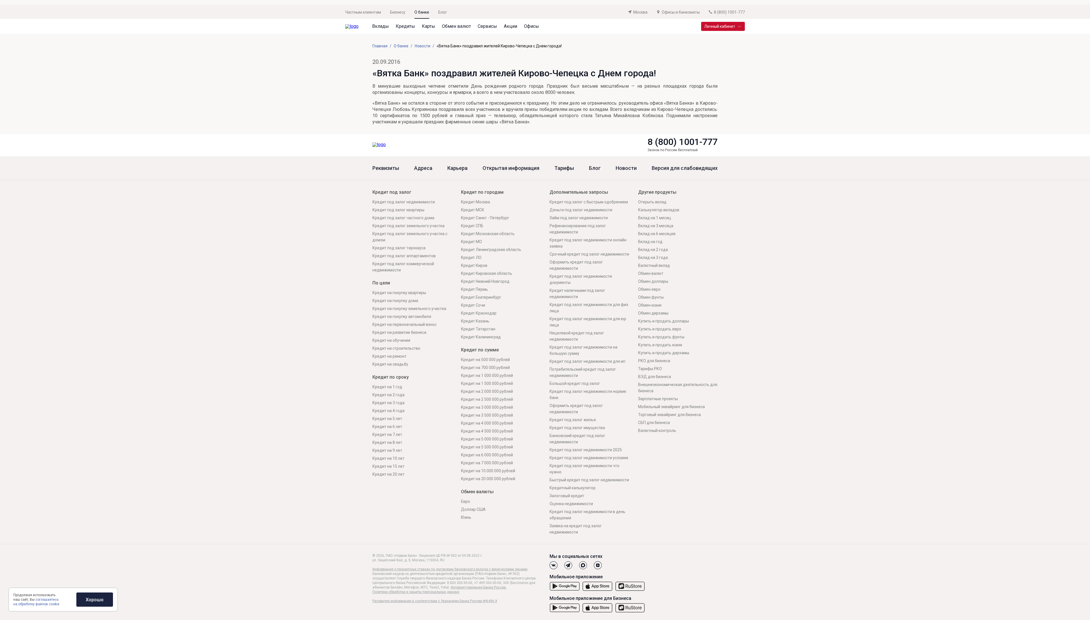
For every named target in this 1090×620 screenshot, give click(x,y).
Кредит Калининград (481, 337)
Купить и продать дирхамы (663, 353)
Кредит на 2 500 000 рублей (487, 399)
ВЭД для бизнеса (654, 376)
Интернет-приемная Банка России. (479, 587)
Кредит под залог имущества (577, 427)
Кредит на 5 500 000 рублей (487, 447)
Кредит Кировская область (486, 273)
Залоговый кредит (567, 496)
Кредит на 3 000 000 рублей (487, 407)
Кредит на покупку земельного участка (409, 308)
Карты (428, 26)
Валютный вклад (654, 265)
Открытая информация (511, 168)
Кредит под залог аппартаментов (404, 256)
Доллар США (473, 509)
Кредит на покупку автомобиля (401, 316)
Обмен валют (456, 26)
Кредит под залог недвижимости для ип (587, 361)
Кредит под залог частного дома (403, 218)
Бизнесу (397, 12)
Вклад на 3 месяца (655, 225)
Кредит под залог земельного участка (408, 225)
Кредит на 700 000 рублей (485, 367)
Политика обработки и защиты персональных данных (415, 592)
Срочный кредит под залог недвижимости (589, 254)
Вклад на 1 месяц (654, 218)
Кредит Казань (475, 321)
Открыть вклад (652, 202)
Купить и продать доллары (663, 321)
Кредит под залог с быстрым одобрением (589, 202)
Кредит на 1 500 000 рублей (487, 383)
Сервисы (487, 26)
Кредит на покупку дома (395, 300)
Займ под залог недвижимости (579, 218)
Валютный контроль (657, 430)
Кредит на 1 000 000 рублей (487, 375)
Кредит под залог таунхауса (398, 248)
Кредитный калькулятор (573, 488)
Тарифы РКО (650, 368)
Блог (442, 12)
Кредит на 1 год (387, 387)
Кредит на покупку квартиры (399, 292)
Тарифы (564, 168)
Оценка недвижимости (571, 503)
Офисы (531, 26)
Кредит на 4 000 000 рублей (487, 423)
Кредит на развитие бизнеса (399, 332)
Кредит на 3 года (388, 402)
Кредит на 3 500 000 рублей (487, 415)
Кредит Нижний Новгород (485, 281)
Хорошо (95, 599)
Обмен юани (649, 305)
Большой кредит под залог (575, 383)
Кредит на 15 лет (388, 466)
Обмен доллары (653, 281)
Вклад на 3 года (653, 257)
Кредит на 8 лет (387, 442)
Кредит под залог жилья (573, 419)
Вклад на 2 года (653, 249)
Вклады (380, 26)
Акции (510, 26)
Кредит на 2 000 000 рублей (487, 391)
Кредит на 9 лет (387, 450)
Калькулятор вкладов (658, 210)
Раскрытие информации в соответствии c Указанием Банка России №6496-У (434, 601)
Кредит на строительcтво (396, 348)
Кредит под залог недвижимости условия (589, 457)
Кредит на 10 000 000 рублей (488, 471)
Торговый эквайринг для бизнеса (669, 414)
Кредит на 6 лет (387, 426)
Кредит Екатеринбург (481, 297)
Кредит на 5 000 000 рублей (487, 439)
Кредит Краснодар (478, 313)
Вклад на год (650, 241)
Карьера (457, 168)
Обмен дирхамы (653, 313)
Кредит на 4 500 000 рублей (487, 431)
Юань (466, 517)
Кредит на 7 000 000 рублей (487, 463)
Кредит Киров (474, 265)
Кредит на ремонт (389, 356)
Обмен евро (649, 289)
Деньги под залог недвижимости (581, 210)
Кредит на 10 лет (388, 458)
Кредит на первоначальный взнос (404, 324)
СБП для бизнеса (654, 422)
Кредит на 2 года (388, 395)
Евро (465, 501)
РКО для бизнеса (654, 360)
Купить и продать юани (660, 345)
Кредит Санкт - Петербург (485, 218)
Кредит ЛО (471, 257)
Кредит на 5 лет (387, 418)
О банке (421, 12)
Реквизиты (385, 168)
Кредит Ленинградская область (491, 249)
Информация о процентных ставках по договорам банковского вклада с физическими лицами (449, 569)
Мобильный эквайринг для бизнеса (671, 406)
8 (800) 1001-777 (682, 141)
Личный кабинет (719, 26)
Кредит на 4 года (388, 410)
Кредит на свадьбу (390, 364)
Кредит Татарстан (478, 329)
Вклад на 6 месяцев (657, 233)
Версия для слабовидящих (685, 168)
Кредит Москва (475, 202)
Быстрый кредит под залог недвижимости (589, 480)
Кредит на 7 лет (387, 434)
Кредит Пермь (474, 289)
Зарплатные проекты (658, 399)
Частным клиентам (363, 12)
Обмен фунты (651, 297)
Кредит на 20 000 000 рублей (488, 478)
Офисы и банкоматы (681, 12)
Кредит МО (471, 241)
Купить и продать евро (659, 329)
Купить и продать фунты (661, 337)
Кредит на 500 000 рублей (485, 359)
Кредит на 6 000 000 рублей (487, 455)
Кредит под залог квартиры (398, 210)
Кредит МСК (472, 210)
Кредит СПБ (472, 225)
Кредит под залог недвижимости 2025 (586, 450)
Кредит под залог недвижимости (403, 202)
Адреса (423, 168)
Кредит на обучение (391, 340)
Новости (626, 168)
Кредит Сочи (473, 305)
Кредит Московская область (488, 233)
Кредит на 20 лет (388, 474)
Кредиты (405, 26)
